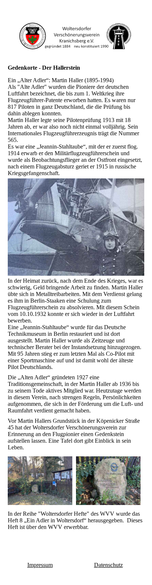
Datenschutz (108, 565)
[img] (76, 36)
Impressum (40, 565)
